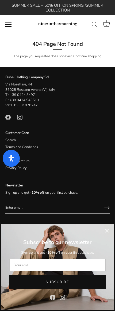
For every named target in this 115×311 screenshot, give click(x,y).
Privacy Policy (16, 168)
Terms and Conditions (21, 147)
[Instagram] (62, 297)
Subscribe (57, 282)
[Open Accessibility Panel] (11, 158)
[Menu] (8, 24)
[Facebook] (52, 297)
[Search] (94, 25)
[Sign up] (107, 208)
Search (10, 140)
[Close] (107, 231)
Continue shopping (87, 56)
